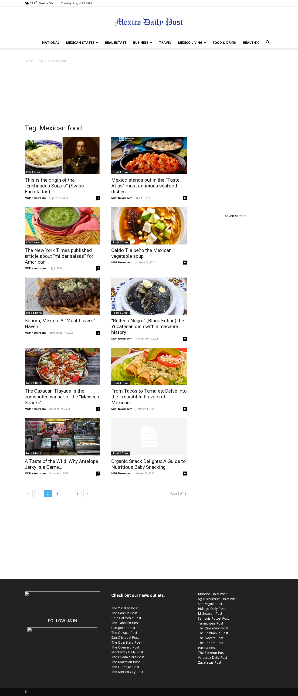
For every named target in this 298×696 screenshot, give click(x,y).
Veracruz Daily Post (212, 657)
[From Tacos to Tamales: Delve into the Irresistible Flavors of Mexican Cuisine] (149, 366)
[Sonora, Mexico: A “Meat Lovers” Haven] (62, 296)
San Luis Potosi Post (213, 618)
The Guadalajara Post (127, 657)
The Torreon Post (211, 652)
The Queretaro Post (213, 628)
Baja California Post (126, 618)
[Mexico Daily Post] (149, 22)
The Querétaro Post (126, 642)
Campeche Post (123, 627)
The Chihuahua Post (213, 633)
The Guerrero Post (125, 647)
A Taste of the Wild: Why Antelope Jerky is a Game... (61, 464)
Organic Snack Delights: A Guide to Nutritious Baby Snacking (148, 464)
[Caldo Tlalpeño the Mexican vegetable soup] (149, 225)
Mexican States (80, 42)
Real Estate (116, 42)
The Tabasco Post (125, 623)
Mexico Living (190, 42)
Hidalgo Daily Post (212, 608)
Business (141, 42)
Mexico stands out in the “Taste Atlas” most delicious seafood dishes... (145, 185)
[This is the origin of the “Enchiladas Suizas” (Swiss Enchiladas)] (62, 155)
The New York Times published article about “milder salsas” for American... (59, 256)
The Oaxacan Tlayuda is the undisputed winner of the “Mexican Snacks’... (62, 396)
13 (77, 494)
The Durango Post (125, 667)
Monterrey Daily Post (127, 652)
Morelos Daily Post (212, 594)
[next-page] (87, 493)
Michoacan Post (210, 613)
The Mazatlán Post (125, 662)
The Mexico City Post (127, 671)
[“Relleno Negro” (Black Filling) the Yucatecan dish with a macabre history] (149, 296)
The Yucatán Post (124, 608)
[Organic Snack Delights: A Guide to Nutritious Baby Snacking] (149, 436)
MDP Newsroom (35, 198)
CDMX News (33, 172)
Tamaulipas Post (210, 623)
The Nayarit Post (211, 638)
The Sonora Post (211, 643)
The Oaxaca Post (124, 632)
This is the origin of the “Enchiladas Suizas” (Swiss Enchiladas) (54, 185)
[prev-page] (29, 493)
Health (249, 42)
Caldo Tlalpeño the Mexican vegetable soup (141, 253)
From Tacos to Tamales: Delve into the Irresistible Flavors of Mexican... (149, 396)
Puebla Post (207, 647)
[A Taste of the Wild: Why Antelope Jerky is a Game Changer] (62, 436)
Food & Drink (224, 42)
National (51, 42)
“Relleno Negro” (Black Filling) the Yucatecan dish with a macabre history (147, 326)
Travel (165, 42)
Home (29, 61)
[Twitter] (257, 42)
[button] (267, 43)
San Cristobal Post (125, 637)
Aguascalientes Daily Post (217, 599)
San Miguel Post (210, 603)
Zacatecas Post (209, 662)
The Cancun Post (124, 613)
